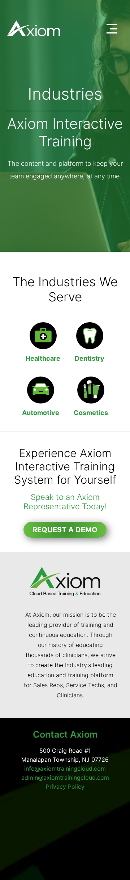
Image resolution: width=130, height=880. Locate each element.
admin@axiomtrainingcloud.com (65, 777)
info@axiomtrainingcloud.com (65, 768)
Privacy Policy (65, 786)
